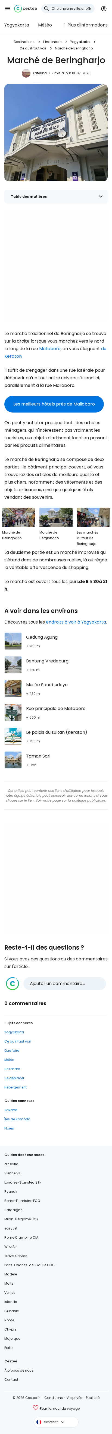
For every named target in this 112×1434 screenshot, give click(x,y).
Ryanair (10, 1191)
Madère (10, 1274)
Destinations (24, 41)
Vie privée (74, 1397)
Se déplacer (14, 1078)
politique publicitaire (88, 800)
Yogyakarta (16, 25)
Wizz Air (10, 1246)
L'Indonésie (52, 41)
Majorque (12, 1338)
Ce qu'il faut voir (33, 48)
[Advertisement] (56, 265)
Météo (45, 25)
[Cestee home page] (25, 9)
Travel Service (15, 1256)
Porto (8, 1347)
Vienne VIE (12, 1173)
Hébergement (15, 1087)
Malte (8, 1283)
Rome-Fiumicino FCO (22, 1200)
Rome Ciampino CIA (21, 1237)
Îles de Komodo (17, 1119)
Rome (9, 1320)
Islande (10, 1301)
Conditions (53, 1397)
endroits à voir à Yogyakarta (76, 622)
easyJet (10, 1228)
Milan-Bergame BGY (21, 1219)
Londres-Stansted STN (23, 1182)
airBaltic (11, 1164)
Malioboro (50, 349)
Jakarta (10, 1110)
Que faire (11, 1050)
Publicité (92, 1397)
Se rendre (12, 1069)
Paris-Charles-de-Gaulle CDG (29, 1265)
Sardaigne (13, 1210)
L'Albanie (11, 1311)
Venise (9, 1292)
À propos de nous (18, 1370)
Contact (11, 1379)
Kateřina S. (42, 73)
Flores (9, 1128)
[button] (7, 8)
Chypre (10, 1329)
